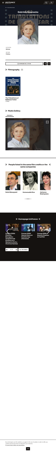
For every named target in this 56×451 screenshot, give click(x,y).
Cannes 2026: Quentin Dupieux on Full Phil (43, 235)
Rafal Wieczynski (11, 192)
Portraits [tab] (9, 115)
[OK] (28, 448)
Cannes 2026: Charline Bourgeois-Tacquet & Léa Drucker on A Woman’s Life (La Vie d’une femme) (11, 239)
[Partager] (45, 63)
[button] (47, 122)
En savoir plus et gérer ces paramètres (15, 445)
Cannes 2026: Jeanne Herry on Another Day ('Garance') (27, 236)
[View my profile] (51, 2)
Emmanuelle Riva (29, 192)
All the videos (23, 249)
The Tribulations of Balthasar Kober (12, 99)
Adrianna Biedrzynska (44, 193)
